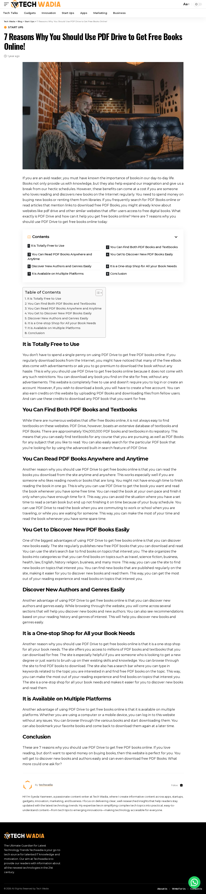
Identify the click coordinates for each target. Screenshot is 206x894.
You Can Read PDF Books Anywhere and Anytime (60, 256)
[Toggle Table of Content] (97, 292)
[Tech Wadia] (36, 4)
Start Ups (15, 27)
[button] (194, 882)
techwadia (46, 784)
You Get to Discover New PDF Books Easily (141, 254)
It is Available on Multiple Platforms (58, 273)
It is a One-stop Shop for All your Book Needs (143, 266)
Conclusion (118, 273)
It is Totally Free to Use (47, 245)
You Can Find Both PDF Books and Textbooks (144, 247)
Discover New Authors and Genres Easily (61, 266)
